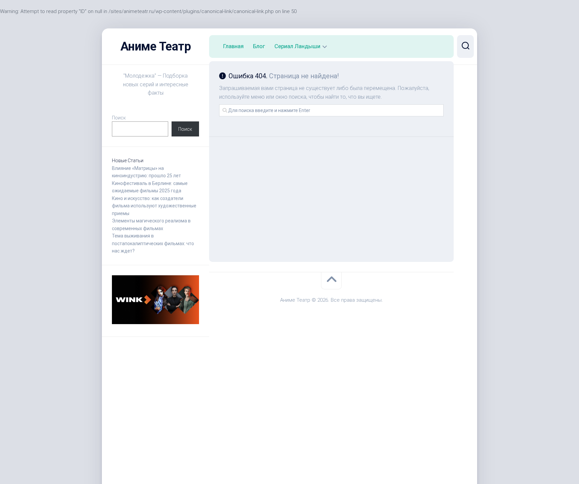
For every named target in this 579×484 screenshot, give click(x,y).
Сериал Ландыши (297, 46)
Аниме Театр (155, 46)
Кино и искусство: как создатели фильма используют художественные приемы (154, 206)
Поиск (119, 117)
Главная (233, 46)
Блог (259, 46)
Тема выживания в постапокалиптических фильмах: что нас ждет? (153, 243)
